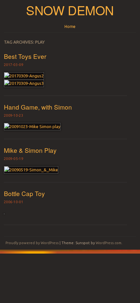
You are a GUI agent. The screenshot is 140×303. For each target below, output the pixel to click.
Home (70, 26)
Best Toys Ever (25, 56)
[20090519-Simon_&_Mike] (31, 169)
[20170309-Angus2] (24, 75)
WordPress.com (108, 243)
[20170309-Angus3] (24, 83)
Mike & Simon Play (30, 150)
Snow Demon (70, 10)
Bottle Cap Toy (24, 193)
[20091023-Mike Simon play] (32, 126)
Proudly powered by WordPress (32, 243)
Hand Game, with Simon (38, 106)
